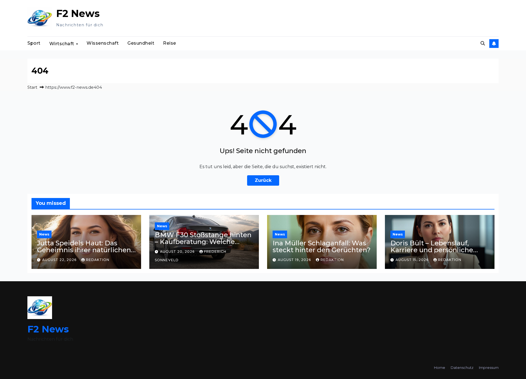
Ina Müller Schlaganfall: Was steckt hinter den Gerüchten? (322, 246)
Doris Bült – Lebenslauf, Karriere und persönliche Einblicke (431, 250)
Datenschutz (462, 367)
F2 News (78, 13)
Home (439, 367)
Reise (169, 43)
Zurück (263, 180)
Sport (34, 43)
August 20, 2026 (178, 251)
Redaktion (97, 260)
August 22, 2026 (60, 260)
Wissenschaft (103, 43)
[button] (483, 43)
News (44, 234)
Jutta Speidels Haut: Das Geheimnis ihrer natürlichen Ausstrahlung (84, 250)
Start (32, 87)
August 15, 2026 (413, 260)
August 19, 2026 (295, 260)
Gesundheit (140, 43)
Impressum (489, 367)
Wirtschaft (62, 43)
